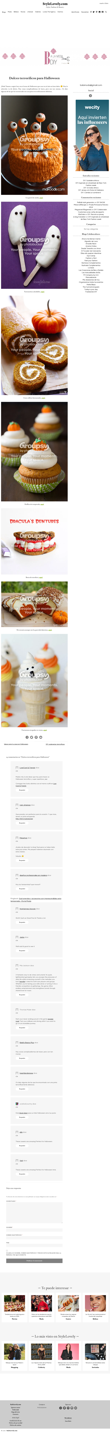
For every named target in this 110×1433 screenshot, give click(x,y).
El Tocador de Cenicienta (91, 251)
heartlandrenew (26, 1073)
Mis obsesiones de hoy (91, 280)
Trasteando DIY (91, 292)
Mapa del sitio (15, 1412)
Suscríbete (68, 1421)
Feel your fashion (91, 260)
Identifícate (75, 12)
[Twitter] (93, 12)
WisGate (81, 214)
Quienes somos (15, 1407)
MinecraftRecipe (80, 205)
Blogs (4, 12)
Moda (10, 12)
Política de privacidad (15, 1423)
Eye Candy (91, 256)
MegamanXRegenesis (83, 209)
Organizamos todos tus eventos (91, 282)
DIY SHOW (101, 202)
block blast (23, 1113)
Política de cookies (15, 1425)
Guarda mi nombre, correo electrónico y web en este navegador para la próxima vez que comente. (33, 1254)
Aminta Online (91, 246)
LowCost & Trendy (27, 767)
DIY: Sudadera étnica (91, 180)
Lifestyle (30, 12)
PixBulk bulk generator (85, 202)
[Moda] (41, 1311)
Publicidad (15, 1410)
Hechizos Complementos (91, 263)
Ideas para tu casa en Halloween (16, 744)
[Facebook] (91, 12)
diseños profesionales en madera (33, 875)
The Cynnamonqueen (91, 287)
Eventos (60, 12)
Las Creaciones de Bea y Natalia (91, 270)
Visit (21, 1160)
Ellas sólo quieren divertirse (91, 253)
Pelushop (23, 838)
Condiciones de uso (15, 1421)
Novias (23, 12)
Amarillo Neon (91, 244)
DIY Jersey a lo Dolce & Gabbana (91, 190)
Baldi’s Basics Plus (27, 1042)
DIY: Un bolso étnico (91, 188)
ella (21, 1132)
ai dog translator (79, 217)
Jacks (22, 937)
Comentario (11, 1201)
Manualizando (91, 277)
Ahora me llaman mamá (91, 239)
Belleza (16, 12)
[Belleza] (95, 1311)
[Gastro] (68, 1311)
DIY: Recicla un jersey (96, 214)
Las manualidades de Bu (91, 272)
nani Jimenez (25, 805)
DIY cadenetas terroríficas (55, 744)
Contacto (15, 1414)
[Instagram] (99, 12)
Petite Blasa (91, 284)
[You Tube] (102, 12)
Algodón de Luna (91, 241)
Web (7, 1242)
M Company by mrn (91, 275)
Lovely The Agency (49, 12)
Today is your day (91, 289)
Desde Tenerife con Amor (91, 248)
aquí (43, 398)
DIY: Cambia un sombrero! (91, 192)
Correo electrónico (14, 1235)
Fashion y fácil (91, 258)
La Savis (91, 268)
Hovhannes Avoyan (28, 909)
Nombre (9, 1227)
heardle (22, 981)
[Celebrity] (41, 1359)
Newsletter (85, 12)
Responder (22, 790)
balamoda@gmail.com (91, 85)
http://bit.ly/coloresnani (24, 819)
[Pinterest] (96, 12)
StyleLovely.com (55, 4)
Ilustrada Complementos (91, 265)
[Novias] (14, 1311)
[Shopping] (14, 1359)
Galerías (38, 12)
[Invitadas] (95, 1359)
